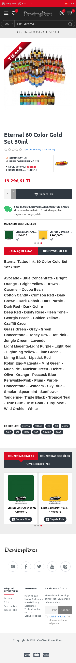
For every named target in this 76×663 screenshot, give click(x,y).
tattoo (39, 426)
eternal (26, 426)
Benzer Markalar (21, 455)
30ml (26, 431)
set (17, 431)
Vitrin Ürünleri (38, 464)
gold (8, 431)
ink (48, 426)
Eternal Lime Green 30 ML (26, 232)
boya (58, 431)
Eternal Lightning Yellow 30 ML (61, 232)
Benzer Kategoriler (55, 455)
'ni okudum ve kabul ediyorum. (59, 620)
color (65, 426)
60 (56, 426)
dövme (47, 431)
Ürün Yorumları (55, 251)
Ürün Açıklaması (21, 251)
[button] (35, 243)
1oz (36, 431)
